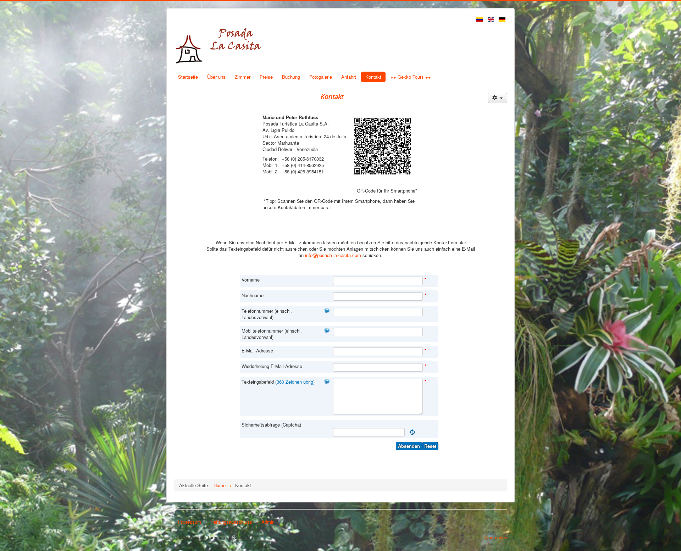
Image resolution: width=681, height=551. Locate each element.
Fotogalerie (320, 76)
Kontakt (373, 76)
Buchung (291, 76)
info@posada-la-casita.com (333, 255)
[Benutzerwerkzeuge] (497, 98)
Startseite (188, 76)
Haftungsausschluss (231, 521)
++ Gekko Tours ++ (411, 76)
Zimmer (242, 76)
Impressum (189, 521)
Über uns (216, 76)
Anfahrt (348, 76)
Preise (266, 76)
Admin (268, 521)
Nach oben (496, 537)
